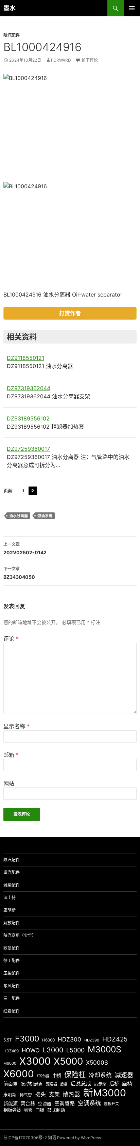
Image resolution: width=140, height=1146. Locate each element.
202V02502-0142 (25, 548)
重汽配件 (11, 872)
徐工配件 (11, 960)
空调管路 (64, 1103)
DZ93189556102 (28, 418)
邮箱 (11, 754)
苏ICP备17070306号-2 (25, 1137)
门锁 (39, 1110)
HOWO (31, 1050)
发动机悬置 (32, 1083)
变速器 (51, 1084)
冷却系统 (100, 1075)
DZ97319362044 (28, 388)
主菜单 (132, 8)
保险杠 (75, 1074)
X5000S (97, 1062)
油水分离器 (18, 515)
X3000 (35, 1061)
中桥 (56, 1075)
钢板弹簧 (12, 1110)
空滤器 (44, 1103)
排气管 (26, 1095)
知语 (52, 1137)
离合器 (28, 1103)
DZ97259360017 (28, 448)
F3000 (27, 1039)
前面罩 (10, 1083)
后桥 (114, 1083)
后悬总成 (81, 1083)
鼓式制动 (56, 1110)
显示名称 (16, 726)
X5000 (68, 1061)
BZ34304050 (19, 573)
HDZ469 (11, 1051)
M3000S (104, 1049)
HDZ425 (115, 1039)
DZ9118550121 (25, 357)
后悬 (64, 1084)
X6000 (18, 1074)
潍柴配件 (11, 885)
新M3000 (104, 1093)
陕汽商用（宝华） (19, 935)
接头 (40, 1094)
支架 (54, 1094)
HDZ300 (69, 1039)
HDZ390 (91, 1040)
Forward (61, 60)
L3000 (53, 1050)
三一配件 (11, 998)
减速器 (124, 1075)
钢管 (28, 1110)
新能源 (10, 1103)
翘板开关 (111, 1103)
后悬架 (100, 1083)
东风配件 (11, 985)
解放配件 (11, 922)
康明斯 (9, 910)
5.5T (7, 1039)
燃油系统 (44, 515)
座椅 (127, 1083)
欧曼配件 (11, 948)
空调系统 (89, 1103)
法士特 (9, 897)
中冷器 (43, 1075)
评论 (11, 638)
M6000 (9, 1063)
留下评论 (90, 60)
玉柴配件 (11, 973)
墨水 (9, 8)
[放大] (127, 82)
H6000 (48, 1040)
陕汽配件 (11, 35)
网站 (8, 783)
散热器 (71, 1094)
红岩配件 (11, 1011)
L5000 (75, 1050)
